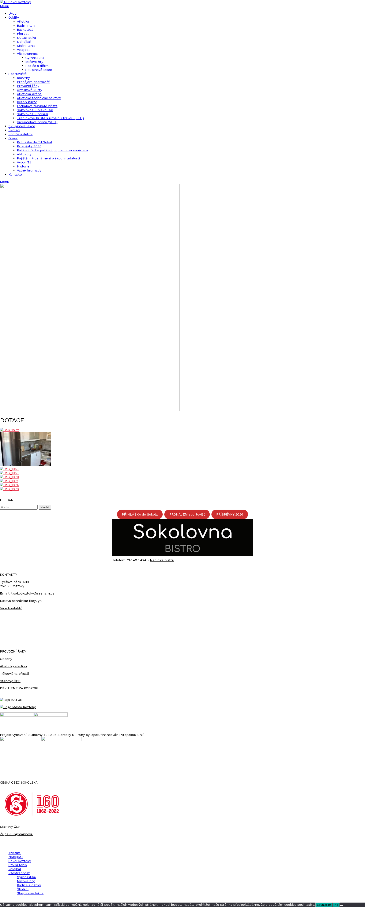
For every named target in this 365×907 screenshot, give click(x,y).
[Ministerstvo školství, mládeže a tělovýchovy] (17, 715)
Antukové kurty (29, 90)
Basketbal (25, 30)
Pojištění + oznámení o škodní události (48, 158)
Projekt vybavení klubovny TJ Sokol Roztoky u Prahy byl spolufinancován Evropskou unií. (72, 735)
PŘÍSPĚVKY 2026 (229, 514)
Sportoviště (17, 74)
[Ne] (341, 905)
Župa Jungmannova (16, 834)
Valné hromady (29, 170)
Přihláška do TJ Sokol (34, 142)
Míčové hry (34, 62)
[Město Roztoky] (18, 707)
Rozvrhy (23, 78)
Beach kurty (27, 102)
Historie (23, 166)
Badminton (26, 26)
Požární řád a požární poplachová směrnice (52, 150)
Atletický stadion (13, 666)
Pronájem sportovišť (33, 82)
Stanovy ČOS (10, 681)
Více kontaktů (11, 608)
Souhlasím (324, 904)
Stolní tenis (26, 46)
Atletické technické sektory (39, 98)
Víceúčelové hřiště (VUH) (37, 122)
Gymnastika (34, 58)
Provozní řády (28, 86)
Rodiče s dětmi (37, 66)
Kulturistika (26, 38)
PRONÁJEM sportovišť (187, 514)
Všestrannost (27, 54)
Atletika (23, 21)
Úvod (12, 13)
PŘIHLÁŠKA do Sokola (140, 514)
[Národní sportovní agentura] (51, 715)
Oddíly (13, 17)
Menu (4, 6)
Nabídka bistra (162, 560)
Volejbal (23, 50)
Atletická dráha (29, 94)
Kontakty (15, 174)
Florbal (23, 34)
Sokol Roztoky (19, 861)
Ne (336, 904)
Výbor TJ (24, 162)
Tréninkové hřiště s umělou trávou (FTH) (50, 118)
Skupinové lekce (38, 70)
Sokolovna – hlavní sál (35, 110)
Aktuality (24, 154)
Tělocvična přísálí (14, 674)
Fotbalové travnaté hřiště (37, 106)
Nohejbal (24, 42)
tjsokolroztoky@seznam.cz (32, 593)
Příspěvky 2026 (29, 146)
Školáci (14, 130)
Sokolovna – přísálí (32, 114)
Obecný (6, 659)
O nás (13, 138)
